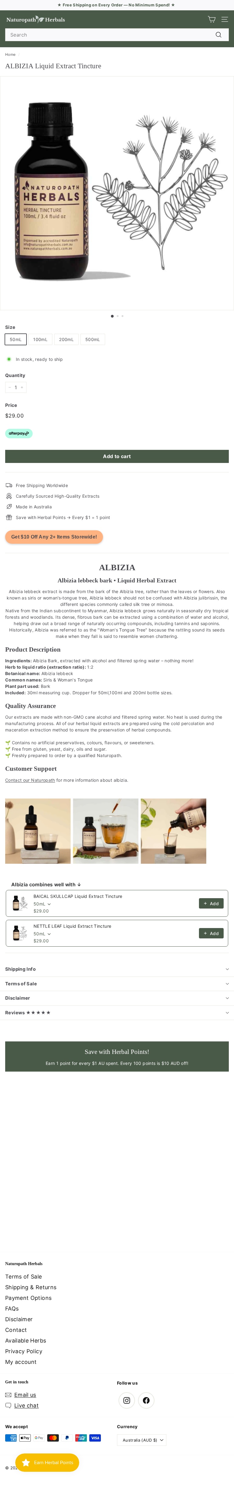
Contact (16, 1330)
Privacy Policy (23, 1351)
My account (21, 1362)
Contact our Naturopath (30, 780)
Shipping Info (20, 969)
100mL (40, 339)
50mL (16, 339)
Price (11, 405)
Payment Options (28, 1298)
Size (10, 327)
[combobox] (117, 34)
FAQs (12, 1308)
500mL (92, 339)
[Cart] (211, 19)
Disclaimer (17, 998)
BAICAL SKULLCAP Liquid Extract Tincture (78, 896)
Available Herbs (25, 1340)
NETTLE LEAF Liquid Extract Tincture (72, 926)
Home (10, 54)
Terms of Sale (21, 984)
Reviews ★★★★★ (28, 1013)
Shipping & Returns (30, 1287)
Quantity (15, 375)
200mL (66, 339)
